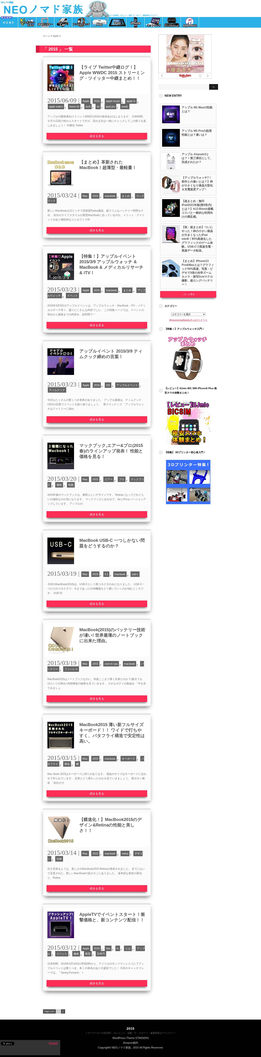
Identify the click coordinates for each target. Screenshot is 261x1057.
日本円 (101, 953)
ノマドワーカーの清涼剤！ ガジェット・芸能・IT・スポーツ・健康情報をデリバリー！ (130, 1033)
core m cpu (111, 663)
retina (125, 853)
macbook (110, 195)
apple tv (130, 101)
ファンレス (71, 669)
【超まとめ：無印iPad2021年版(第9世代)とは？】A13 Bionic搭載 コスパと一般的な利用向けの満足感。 (197, 209)
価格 (59, 484)
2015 (97, 101)
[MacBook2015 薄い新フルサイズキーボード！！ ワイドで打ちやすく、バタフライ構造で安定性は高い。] (60, 750)
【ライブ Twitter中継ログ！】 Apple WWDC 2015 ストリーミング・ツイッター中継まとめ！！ (112, 73)
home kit (74, 106)
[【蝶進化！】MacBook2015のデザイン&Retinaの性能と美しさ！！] (60, 845)
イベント (72, 295)
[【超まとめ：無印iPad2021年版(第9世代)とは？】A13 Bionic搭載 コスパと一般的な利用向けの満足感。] (171, 215)
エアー (109, 479)
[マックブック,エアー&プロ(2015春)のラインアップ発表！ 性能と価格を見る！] (60, 471)
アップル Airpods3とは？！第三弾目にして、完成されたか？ (197, 158)
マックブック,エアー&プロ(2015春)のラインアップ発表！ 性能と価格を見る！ (111, 451)
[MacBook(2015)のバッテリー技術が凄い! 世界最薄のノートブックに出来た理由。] (60, 655)
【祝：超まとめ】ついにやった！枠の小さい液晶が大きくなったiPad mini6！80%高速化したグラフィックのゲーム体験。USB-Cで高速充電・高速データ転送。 (198, 239)
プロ (121, 479)
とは (127, 948)
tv (118, 948)
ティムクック (57, 389)
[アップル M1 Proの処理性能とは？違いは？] (171, 145)
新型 (88, 953)
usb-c (135, 574)
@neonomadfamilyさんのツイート (188, 320)
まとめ (126, 195)
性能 (71, 484)
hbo (108, 948)
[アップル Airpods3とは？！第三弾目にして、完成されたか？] (171, 168)
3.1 (106, 574)
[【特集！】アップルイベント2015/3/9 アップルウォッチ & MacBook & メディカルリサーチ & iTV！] (60, 281)
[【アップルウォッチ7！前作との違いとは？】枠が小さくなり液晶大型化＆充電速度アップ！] (171, 192)
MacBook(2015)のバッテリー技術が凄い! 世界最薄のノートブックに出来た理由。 (112, 635)
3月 (108, 385)
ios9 (88, 106)
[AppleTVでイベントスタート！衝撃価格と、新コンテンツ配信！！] (60, 940)
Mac (85, 195)
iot (98, 106)
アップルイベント (127, 385)
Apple (86, 101)
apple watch (56, 106)
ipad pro (110, 106)
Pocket (53, 1043)
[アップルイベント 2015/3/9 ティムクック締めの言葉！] (60, 376)
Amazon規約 (130, 1042)
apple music (113, 101)
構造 (67, 763)
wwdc (124, 106)
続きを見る (97, 136)
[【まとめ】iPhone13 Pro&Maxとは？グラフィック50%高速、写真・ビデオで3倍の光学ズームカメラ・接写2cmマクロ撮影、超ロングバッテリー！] (171, 275)
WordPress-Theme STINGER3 (130, 1037)
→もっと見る (188, 294)
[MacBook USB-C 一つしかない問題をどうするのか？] (60, 566)
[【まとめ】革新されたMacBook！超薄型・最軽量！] (60, 187)
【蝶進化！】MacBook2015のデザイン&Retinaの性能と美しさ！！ (110, 825)
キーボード (128, 758)
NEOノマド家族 (7, 2)
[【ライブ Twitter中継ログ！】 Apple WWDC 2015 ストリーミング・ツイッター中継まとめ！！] (60, 92)
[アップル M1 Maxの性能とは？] (171, 121)
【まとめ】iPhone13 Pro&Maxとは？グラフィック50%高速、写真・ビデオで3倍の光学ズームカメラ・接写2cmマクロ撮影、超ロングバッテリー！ (198, 272)
